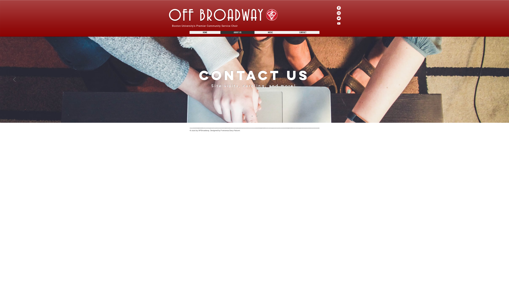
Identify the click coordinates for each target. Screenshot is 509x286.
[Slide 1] (252, 116)
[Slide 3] (256, 116)
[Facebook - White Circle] (339, 8)
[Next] (494, 79)
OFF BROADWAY (216, 16)
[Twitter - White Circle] (339, 18)
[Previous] (14, 79)
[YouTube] (339, 23)
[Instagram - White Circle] (339, 13)
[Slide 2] (254, 116)
